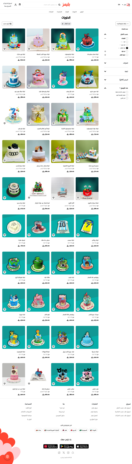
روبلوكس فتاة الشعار (68, 315)
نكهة (126, 71)
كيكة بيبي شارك (21, 54)
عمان (39, 430)
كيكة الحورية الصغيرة (68, 166)
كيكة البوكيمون (21, 352)
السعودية (84, 430)
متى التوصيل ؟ (124, 88)
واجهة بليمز (94, 412)
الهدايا (67, 12)
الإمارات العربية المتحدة (52, 430)
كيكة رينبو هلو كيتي (44, 91)
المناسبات (59, 12)
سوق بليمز (94, 408)
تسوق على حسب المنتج (124, 408)
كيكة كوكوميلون (69, 54)
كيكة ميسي (71, 240)
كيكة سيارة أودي (20, 166)
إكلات (22, 392)
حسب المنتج (124, 34)
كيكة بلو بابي (21, 129)
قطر (65, 430)
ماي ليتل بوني (70, 91)
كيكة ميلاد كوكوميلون (92, 129)
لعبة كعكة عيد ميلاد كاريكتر (42, 203)
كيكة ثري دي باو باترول (18, 389)
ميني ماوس (95, 389)
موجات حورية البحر (93, 315)
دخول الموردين (60, 416)
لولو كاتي (47, 315)
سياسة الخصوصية (27, 416)
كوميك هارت (21, 240)
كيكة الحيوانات (46, 352)
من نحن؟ (62, 408)
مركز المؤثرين (94, 419)
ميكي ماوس (70, 389)
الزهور (81, 12)
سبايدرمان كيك (46, 389)
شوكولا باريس (69, 57)
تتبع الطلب (29, 408)
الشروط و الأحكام (26, 412)
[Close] (63, 24)
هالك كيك (47, 277)
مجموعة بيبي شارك (93, 166)
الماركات (51, 12)
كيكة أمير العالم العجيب (43, 129)
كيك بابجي (71, 277)
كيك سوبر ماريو (94, 91)
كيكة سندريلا (95, 352)
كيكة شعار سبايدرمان (92, 54)
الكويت (94, 430)
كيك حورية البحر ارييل (68, 352)
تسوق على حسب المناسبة (123, 412)
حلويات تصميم (20, 131)
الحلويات (74, 12)
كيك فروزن (22, 315)
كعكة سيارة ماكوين (93, 203)
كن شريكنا (62, 412)
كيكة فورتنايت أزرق (20, 277)
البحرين (74, 430)
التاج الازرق (71, 203)
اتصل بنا (29, 419)
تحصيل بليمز (94, 416)
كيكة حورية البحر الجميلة (43, 54)
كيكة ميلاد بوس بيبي (20, 91)
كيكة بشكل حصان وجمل (43, 166)
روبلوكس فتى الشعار (93, 277)
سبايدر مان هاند (45, 240)
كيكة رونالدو (95, 240)
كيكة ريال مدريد (21, 203)
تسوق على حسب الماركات (123, 416)
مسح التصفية (125, 29)
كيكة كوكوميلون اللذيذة (67, 129)
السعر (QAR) (123, 80)
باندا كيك (95, 57)
